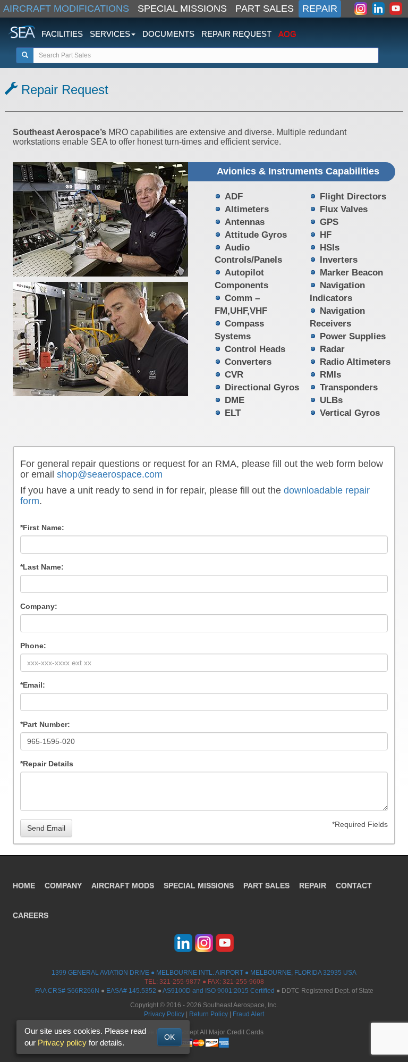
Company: (38, 606)
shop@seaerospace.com (110, 474)
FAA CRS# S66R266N (67, 990)
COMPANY (63, 885)
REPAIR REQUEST (236, 33)
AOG (287, 33)
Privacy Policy (164, 1014)
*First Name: (42, 527)
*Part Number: (45, 724)
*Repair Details (46, 763)
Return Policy (208, 1014)
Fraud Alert (248, 1014)
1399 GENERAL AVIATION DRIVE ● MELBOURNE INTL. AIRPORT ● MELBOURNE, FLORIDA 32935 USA (204, 972)
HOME (24, 885)
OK (169, 1037)
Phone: (33, 645)
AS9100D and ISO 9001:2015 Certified (219, 990)
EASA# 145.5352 (131, 990)
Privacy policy (62, 1042)
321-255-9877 (180, 981)
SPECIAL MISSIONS (182, 8)
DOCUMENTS (168, 33)
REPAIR (319, 8)
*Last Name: (42, 567)
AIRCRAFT (122, 885)
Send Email (46, 828)
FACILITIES (62, 33)
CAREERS (30, 915)
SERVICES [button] (110, 33)
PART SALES (264, 8)
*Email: (32, 685)
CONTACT (354, 885)
